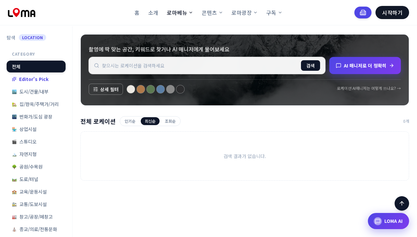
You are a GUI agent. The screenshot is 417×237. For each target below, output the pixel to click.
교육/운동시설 (29, 191)
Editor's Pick (33, 79)
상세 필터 (109, 89)
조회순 (170, 121)
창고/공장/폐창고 (32, 216)
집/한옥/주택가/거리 (35, 104)
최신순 (150, 121)
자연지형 (24, 154)
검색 (310, 65)
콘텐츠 (209, 12)
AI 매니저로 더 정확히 (365, 65)
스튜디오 (24, 141)
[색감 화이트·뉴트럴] (131, 89)
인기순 (130, 121)
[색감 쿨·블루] (160, 89)
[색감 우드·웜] (141, 89)
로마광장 (241, 12)
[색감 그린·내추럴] (151, 89)
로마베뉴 (177, 12)
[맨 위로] (402, 203)
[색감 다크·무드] (180, 89)
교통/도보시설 (29, 204)
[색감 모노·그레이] (170, 89)
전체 (16, 66)
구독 (271, 12)
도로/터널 (25, 179)
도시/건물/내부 (30, 91)
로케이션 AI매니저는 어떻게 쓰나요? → (369, 88)
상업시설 (24, 129)
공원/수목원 (27, 166)
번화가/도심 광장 (32, 116)
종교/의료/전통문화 (34, 229)
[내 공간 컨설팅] (363, 12)
